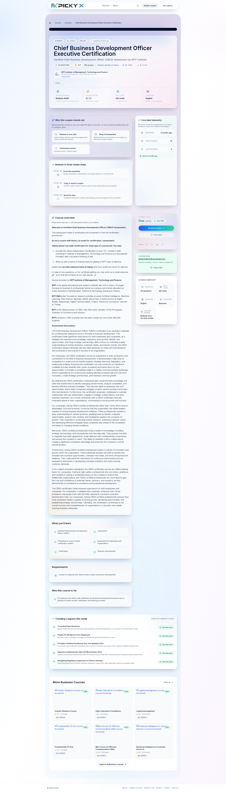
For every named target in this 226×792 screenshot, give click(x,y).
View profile (65, 76)
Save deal (158, 235)
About (124, 788)
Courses (58, 23)
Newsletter (149, 788)
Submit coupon (150, 6)
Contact (175, 788)
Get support (168, 6)
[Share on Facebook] (147, 244)
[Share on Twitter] (152, 244)
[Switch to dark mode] (138, 6)
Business (68, 23)
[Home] (50, 23)
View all (167, 682)
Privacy (159, 788)
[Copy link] (162, 244)
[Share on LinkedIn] (157, 244)
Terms (167, 788)
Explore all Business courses (112, 764)
